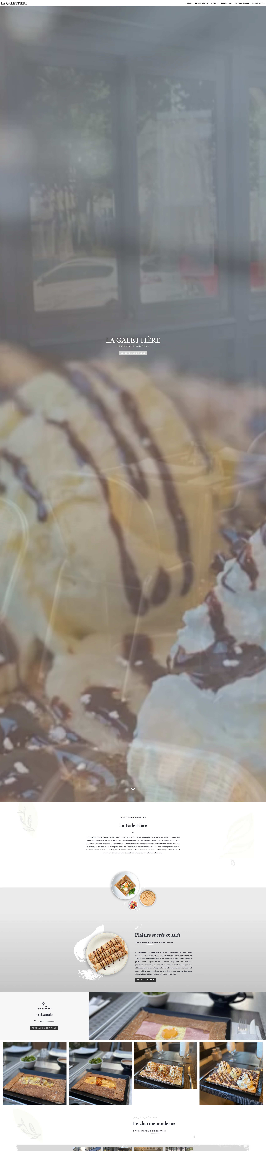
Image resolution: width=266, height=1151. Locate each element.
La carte (214, 3)
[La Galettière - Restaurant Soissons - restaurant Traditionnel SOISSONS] (34, 1073)
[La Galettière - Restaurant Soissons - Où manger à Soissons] (102, 953)
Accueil (189, 3)
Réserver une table (133, 353)
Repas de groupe (242, 3)
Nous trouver (258, 3)
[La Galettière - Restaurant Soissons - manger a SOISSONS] (165, 1065)
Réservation (226, 3)
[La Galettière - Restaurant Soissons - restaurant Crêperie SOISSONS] (177, 1016)
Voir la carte (145, 980)
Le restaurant (201, 3)
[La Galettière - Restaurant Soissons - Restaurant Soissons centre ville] (100, 1073)
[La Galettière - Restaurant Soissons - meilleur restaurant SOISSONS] (231, 1073)
